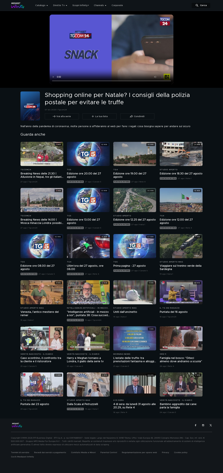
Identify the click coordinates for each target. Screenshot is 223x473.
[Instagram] (203, 425)
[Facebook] (195, 425)
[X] (210, 425)
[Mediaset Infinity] (17, 5)
